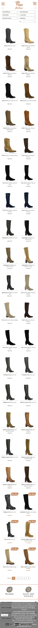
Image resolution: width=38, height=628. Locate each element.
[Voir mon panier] (34, 3)
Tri (20, 21)
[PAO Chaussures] (19, 3)
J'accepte (5, 615)
